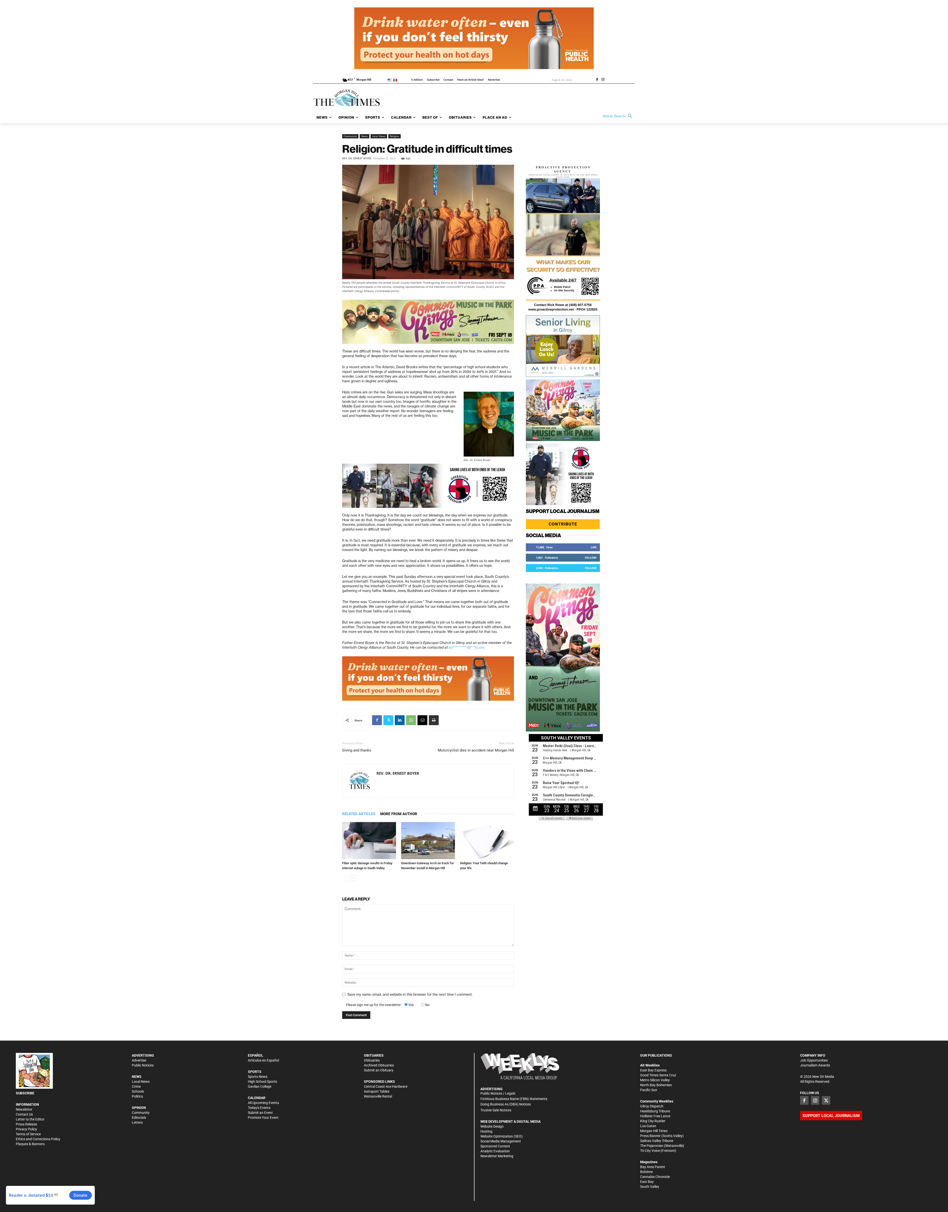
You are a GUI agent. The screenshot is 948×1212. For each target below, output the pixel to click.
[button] (619, 116)
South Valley (649, 1187)
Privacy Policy (26, 1129)
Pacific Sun (648, 1090)
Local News (379, 136)
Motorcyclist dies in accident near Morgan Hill (476, 750)
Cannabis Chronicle (655, 1177)
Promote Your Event (263, 1118)
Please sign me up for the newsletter (373, 1005)
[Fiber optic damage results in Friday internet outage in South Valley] (369, 840)
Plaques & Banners (30, 1144)
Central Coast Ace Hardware (385, 1086)
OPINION (139, 1108)
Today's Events (259, 1108)
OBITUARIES (374, 1055)
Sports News (257, 1077)
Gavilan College (259, 1086)
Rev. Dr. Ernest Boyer (357, 158)
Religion (394, 136)
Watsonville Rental (378, 1096)
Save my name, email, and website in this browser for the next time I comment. (410, 994)
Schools (138, 1091)
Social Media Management (500, 1141)
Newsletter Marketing (496, 1156)
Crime (136, 1086)
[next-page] (353, 878)
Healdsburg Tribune (655, 1111)
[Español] (396, 79)
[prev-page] (345, 878)
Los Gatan (648, 1126)
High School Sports (262, 1081)
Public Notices (143, 1065)
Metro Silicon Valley (655, 1080)
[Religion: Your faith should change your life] (487, 840)
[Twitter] (388, 720)
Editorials (139, 1118)
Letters (137, 1122)
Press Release (26, 1124)
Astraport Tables (376, 1091)
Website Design (492, 1126)
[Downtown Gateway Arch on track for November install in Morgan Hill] (428, 840)
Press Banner (650, 1136)
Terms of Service (28, 1134)
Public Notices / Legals (497, 1093)
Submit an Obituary (379, 1070)
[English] (390, 79)
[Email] (422, 720)
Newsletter (24, 1109)
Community (350, 136)
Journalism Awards (815, 1065)
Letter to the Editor (30, 1119)
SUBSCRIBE (25, 1093)
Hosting (486, 1131)
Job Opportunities (814, 1060)
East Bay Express (653, 1070)
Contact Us (24, 1114)
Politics (137, 1096)
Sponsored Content (495, 1146)
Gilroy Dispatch (651, 1106)
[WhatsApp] (411, 720)
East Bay (647, 1182)
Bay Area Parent (652, 1167)
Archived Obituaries (379, 1065)
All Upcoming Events (263, 1103)
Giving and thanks (356, 750)
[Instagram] (603, 80)
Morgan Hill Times (654, 1131)
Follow (590, 557)
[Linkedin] (400, 720)
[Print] (434, 720)
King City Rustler (652, 1121)
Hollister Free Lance (655, 1116)
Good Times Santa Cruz (658, 1075)
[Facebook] (597, 80)
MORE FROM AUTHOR (398, 814)
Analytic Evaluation (495, 1151)
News (364, 136)
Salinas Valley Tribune (656, 1141)
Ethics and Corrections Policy (38, 1139)
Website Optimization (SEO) (501, 1136)
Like (593, 547)
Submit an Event (260, 1113)
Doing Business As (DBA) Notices (505, 1104)
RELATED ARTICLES (358, 814)
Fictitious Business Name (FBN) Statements (513, 1099)
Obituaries (372, 1060)
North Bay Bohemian (656, 1085)
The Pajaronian (651, 1146)
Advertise (139, 1060)
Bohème (646, 1172)
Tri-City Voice (650, 1151)
